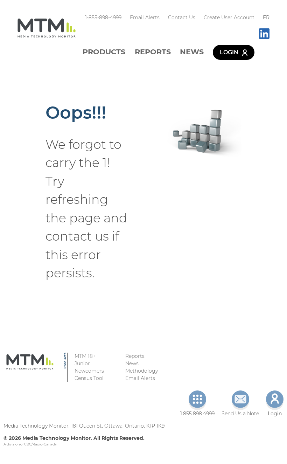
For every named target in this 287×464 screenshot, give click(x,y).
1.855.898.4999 (197, 413)
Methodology (141, 371)
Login (230, 52)
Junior (82, 363)
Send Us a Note (240, 413)
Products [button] (104, 51)
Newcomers (89, 371)
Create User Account (229, 17)
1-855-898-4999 (103, 17)
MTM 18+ (85, 356)
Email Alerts (145, 17)
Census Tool (89, 378)
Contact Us (181, 17)
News (192, 51)
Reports (153, 51)
